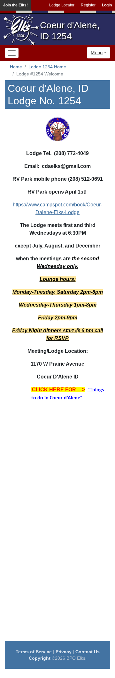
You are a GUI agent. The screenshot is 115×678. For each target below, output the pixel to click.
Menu (97, 52)
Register (88, 5)
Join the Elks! (15, 5)
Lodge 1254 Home (47, 66)
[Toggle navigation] (12, 53)
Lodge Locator (61, 5)
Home (16, 66)
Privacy (64, 651)
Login (107, 5)
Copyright (39, 658)
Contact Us (87, 651)
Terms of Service (34, 651)
